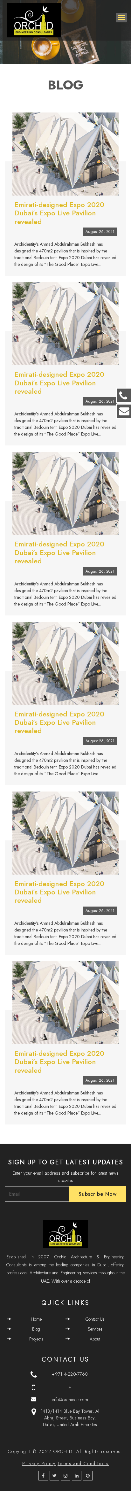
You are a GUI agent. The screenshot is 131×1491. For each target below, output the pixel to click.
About (95, 1339)
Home (36, 1319)
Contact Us (95, 1319)
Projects (36, 1339)
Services (95, 1329)
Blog (36, 1329)
